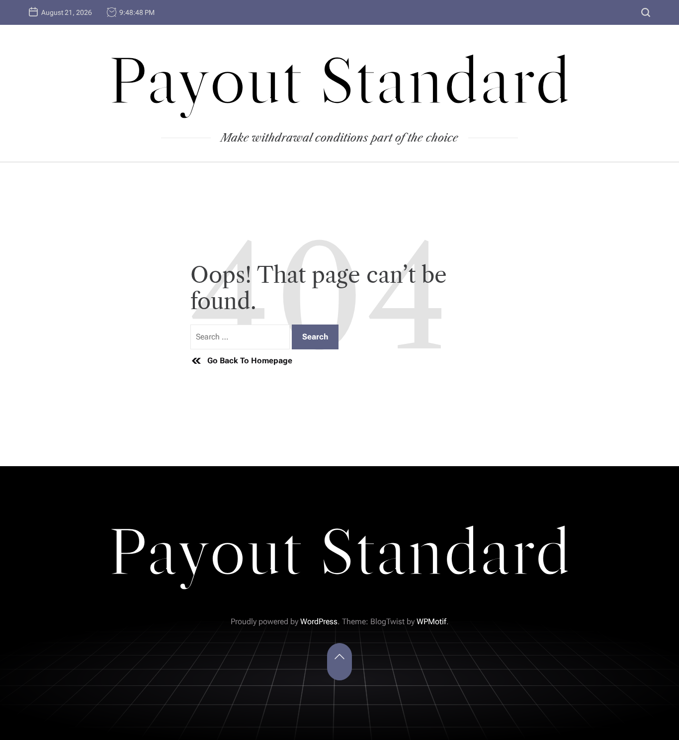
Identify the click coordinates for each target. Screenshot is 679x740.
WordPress (319, 621)
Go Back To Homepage (249, 360)
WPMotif (431, 621)
